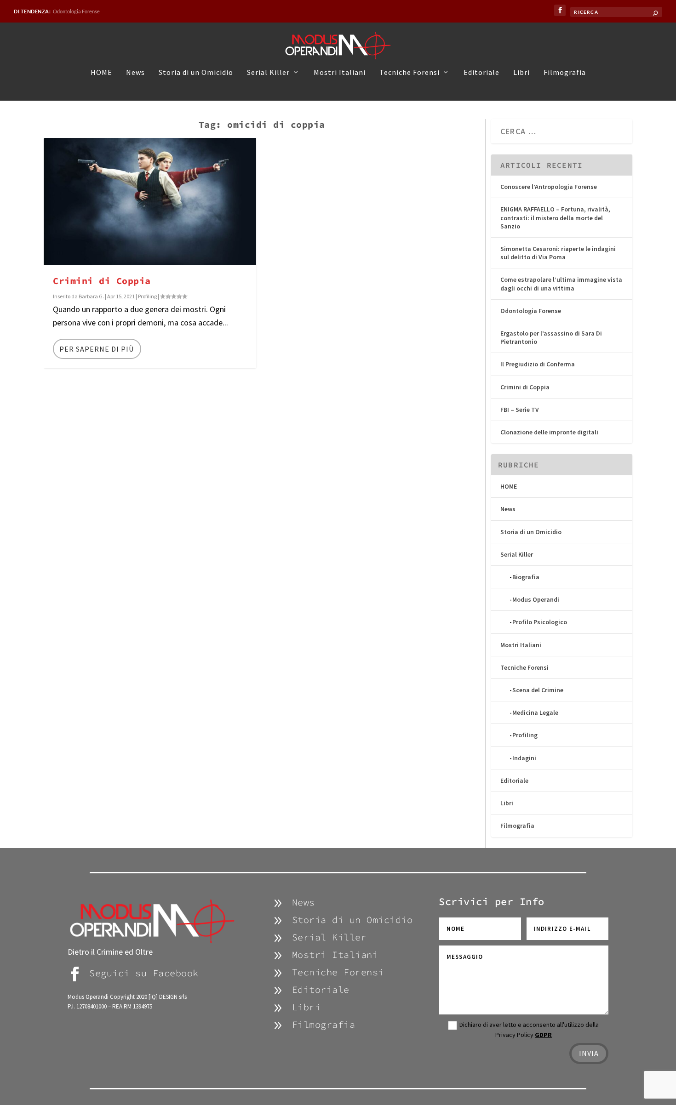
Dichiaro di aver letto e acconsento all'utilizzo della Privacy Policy (529, 1029)
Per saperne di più (96, 348)
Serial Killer (268, 72)
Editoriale (481, 72)
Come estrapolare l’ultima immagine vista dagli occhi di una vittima (561, 283)
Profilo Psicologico (539, 622)
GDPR (543, 1035)
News (135, 72)
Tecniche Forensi (409, 72)
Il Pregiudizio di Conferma (537, 364)
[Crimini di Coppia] (150, 201)
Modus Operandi (535, 599)
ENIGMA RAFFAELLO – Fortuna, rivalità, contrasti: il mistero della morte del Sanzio (555, 217)
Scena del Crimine (537, 690)
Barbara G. (91, 296)
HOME (101, 72)
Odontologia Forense (76, 11)
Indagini (524, 758)
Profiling (147, 296)
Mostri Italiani (340, 72)
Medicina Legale (535, 712)
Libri (521, 72)
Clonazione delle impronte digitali (549, 432)
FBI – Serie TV (519, 409)
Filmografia (565, 72)
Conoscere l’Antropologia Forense (548, 186)
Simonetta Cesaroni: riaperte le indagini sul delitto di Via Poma (558, 253)
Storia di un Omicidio (196, 72)
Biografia (525, 577)
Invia (589, 1053)
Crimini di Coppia (102, 280)
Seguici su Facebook (144, 973)
